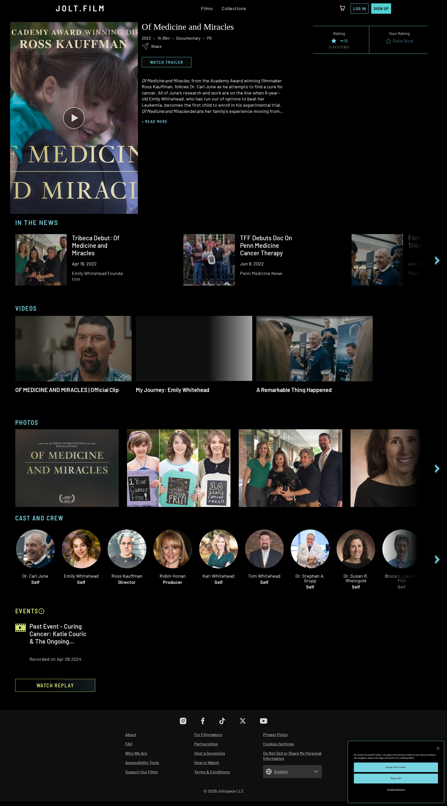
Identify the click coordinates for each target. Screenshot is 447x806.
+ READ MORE (154, 121)
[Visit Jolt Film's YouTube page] (263, 721)
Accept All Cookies (396, 767)
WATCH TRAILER (166, 62)
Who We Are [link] (136, 753)
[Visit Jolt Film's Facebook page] (203, 721)
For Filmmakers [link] (208, 734)
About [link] (130, 734)
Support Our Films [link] (141, 771)
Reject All (396, 778)
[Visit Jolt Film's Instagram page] (183, 721)
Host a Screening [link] (209, 753)
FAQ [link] (128, 743)
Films (207, 8)
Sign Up (381, 8)
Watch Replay (55, 685)
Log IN (359, 8)
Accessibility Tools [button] (142, 762)
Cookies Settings (396, 789)
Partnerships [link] (206, 743)
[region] (395, 771)
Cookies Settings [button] (278, 743)
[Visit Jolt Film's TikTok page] (222, 721)
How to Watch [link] (206, 762)
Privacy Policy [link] (275, 734)
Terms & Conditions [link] (212, 771)
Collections (234, 8)
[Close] (438, 748)
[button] (74, 118)
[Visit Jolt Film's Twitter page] (242, 721)
